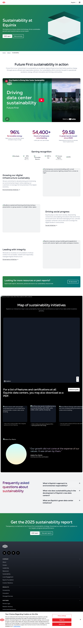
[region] (41, 350)
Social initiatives (50, 225)
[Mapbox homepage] (7, 381)
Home (4, 52)
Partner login (6, 603)
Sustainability (6, 574)
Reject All (61, 620)
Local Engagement (8, 577)
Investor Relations (8, 583)
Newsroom (6, 571)
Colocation (6, 593)
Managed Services (8, 596)
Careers (5, 565)
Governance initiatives (10, 259)
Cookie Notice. (17, 626)
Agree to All (62, 624)
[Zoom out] (77, 380)
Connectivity (6, 590)
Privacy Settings (62, 615)
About (8, 52)
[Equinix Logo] (4, 2)
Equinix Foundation (8, 580)
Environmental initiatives (10, 190)
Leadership (6, 568)
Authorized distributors (9, 609)
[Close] (80, 619)
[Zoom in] (77, 378)
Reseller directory (8, 606)
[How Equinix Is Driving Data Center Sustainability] (41, 100)
